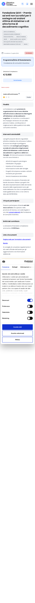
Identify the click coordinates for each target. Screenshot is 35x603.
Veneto (26, 44)
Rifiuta (17, 339)
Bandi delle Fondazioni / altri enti (12, 44)
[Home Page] (9, 4)
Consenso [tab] (5, 267)
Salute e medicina (21, 36)
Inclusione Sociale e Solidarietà (12, 34)
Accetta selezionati (17, 333)
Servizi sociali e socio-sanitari (18, 39)
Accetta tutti (17, 327)
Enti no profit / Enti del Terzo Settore (13, 41)
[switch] (30, 306)
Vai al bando (18, 80)
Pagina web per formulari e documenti (17, 239)
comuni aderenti (14, 212)
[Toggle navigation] (31, 4)
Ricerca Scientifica (8, 36)
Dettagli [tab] (15, 267)
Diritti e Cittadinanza (9, 31)
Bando (5, 243)
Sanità (5, 39)
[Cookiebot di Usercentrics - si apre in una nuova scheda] (25, 261)
